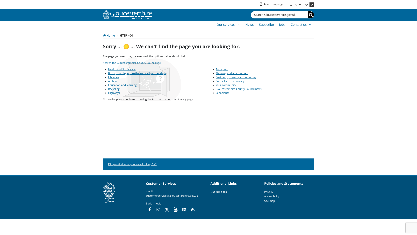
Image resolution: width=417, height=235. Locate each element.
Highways (114, 93)
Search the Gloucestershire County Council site (132, 63)
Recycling (114, 89)
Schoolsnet (222, 93)
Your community (226, 85)
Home (111, 35)
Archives (113, 81)
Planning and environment (232, 73)
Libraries (113, 77)
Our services (226, 24)
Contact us (299, 24)
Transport (222, 69)
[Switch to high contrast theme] (311, 4)
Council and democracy (230, 81)
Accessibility (271, 196)
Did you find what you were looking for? (132, 164)
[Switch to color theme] (306, 4)
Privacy (268, 192)
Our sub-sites (218, 192)
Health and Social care (122, 69)
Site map (269, 201)
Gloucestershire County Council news (239, 89)
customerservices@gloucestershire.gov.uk (172, 195)
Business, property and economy (236, 77)
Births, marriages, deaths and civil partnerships (137, 73)
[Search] (311, 14)
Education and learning (122, 85)
